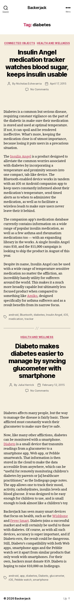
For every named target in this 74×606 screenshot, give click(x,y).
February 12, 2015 (53, 385)
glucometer (57, 575)
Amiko (32, 296)
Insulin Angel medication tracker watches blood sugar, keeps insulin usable (36, 63)
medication (16, 319)
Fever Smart (19, 521)
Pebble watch (23, 579)
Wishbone (60, 516)
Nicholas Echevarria (28, 83)
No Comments (39, 89)
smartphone (40, 579)
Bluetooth (26, 314)
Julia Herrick (26, 385)
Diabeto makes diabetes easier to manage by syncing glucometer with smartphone (37, 361)
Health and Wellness (53, 43)
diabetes (39, 314)
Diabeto (9, 444)
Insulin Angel (20, 157)
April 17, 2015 (58, 83)
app (22, 575)
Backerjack (37, 8)
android (13, 314)
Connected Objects (19, 43)
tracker (29, 319)
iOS (66, 314)
